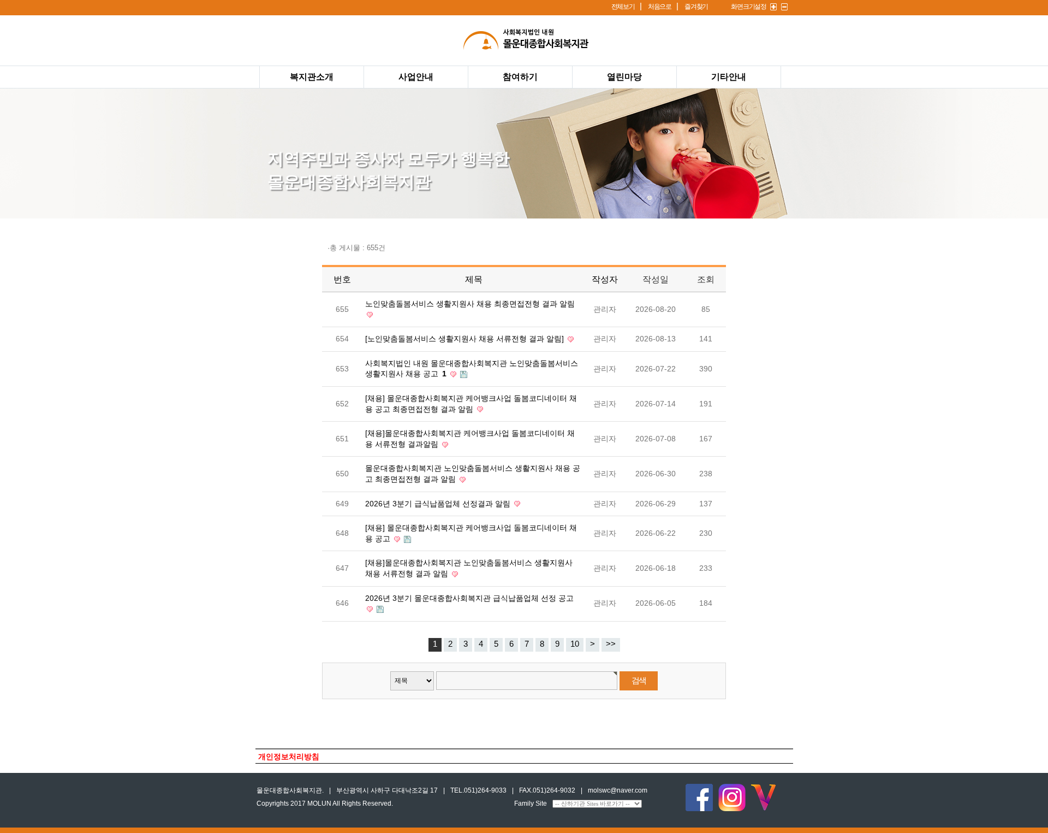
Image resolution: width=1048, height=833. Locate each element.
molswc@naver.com (617, 790)
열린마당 (624, 76)
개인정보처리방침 (288, 757)
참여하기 (520, 76)
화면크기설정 (748, 6)
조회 (705, 279)
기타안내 (728, 76)
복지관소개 (312, 76)
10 (574, 643)
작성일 (655, 279)
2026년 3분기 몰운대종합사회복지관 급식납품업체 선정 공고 (469, 598)
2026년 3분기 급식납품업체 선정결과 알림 (439, 503)
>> (611, 643)
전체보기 (623, 6)
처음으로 (659, 6)
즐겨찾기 (696, 6)
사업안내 (415, 76)
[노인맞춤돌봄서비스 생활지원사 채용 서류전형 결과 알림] (465, 338)
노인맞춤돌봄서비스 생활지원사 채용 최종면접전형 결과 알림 (470, 303)
